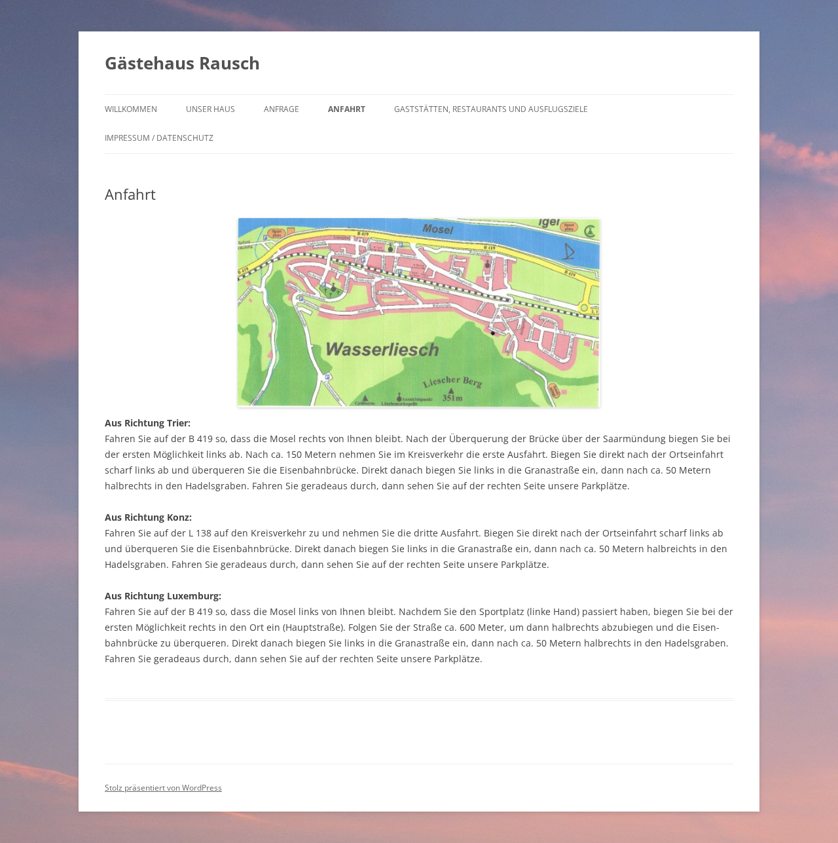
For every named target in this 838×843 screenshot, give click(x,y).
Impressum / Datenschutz (159, 137)
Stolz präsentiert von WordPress (163, 787)
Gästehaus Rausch (182, 63)
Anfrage (281, 109)
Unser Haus (210, 109)
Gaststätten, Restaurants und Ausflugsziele (491, 109)
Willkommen (131, 109)
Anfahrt (346, 109)
